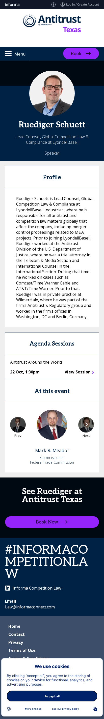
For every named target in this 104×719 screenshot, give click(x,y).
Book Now (47, 521)
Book (76, 53)
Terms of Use (22, 650)
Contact (16, 634)
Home (14, 626)
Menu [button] (19, 54)
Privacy (15, 642)
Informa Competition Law (37, 588)
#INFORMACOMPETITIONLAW (46, 562)
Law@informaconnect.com (30, 607)
